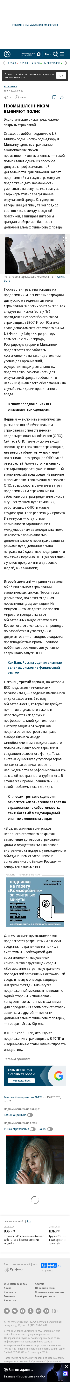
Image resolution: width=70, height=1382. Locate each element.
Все (29, 1221)
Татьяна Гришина (15, 1115)
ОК (61, 76)
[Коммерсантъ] (7, 54)
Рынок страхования (16, 1129)
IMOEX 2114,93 (52, 63)
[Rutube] (38, 1311)
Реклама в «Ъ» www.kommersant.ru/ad (35, 25)
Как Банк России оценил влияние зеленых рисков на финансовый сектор (35, 667)
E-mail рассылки (45, 1296)
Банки (42, 1129)
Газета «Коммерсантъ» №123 (23, 1097)
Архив (7, 1288)
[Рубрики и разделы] (62, 54)
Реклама (9, 1296)
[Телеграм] (7, 1311)
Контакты (10, 1292)
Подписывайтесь (21, 1080)
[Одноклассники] (30, 1311)
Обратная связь (45, 1288)
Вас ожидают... (21, 1369)
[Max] (46, 1311)
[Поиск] (55, 54)
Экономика (10, 86)
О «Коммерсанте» (15, 1284)
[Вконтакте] (15, 1311)
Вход (48, 54)
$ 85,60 (12, 63)
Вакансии (10, 1300)
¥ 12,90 (36, 63)
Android (39, 1284)
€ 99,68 (24, 63)
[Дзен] (22, 1311)
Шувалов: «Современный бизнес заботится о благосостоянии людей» (24, 1239)
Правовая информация (49, 1292)
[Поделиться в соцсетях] (62, 97)
